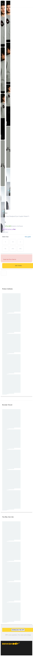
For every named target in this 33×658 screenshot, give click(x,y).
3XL (20, 248)
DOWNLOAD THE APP (18, 630)
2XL (13, 248)
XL (5, 248)
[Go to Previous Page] (2, 3)
